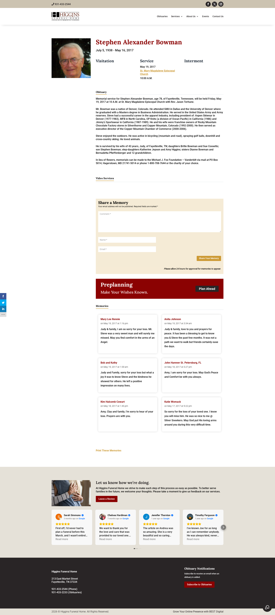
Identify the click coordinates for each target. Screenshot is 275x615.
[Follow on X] (214, 4)
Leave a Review (107, 498)
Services (175, 16)
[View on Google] (59, 517)
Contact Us (217, 16)
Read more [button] (62, 539)
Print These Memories (108, 450)
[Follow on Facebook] (208, 4)
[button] (51, 527)
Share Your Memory (209, 258)
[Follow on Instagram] (220, 4)
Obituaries (162, 16)
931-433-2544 (62, 4)
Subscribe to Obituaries (199, 584)
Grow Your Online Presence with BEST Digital (198, 611)
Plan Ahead (207, 289)
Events (205, 16)
